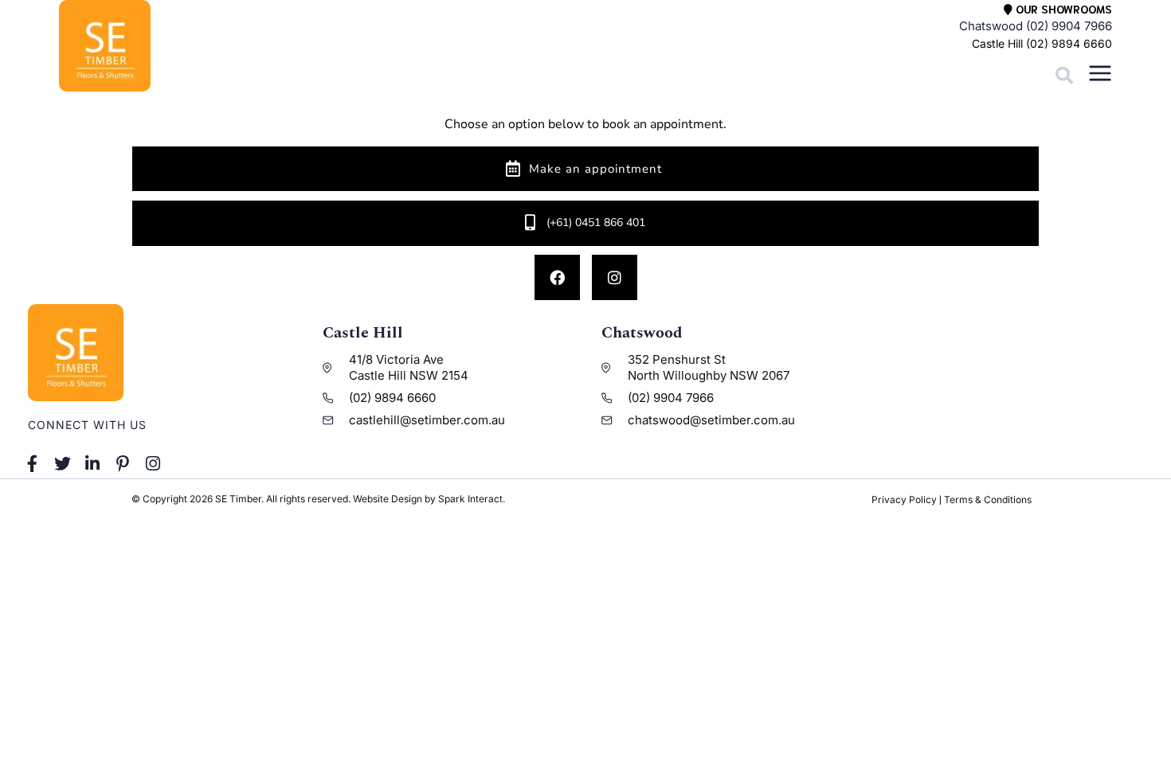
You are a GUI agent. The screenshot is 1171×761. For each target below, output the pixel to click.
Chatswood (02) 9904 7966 (1035, 25)
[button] (1064, 76)
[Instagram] (614, 277)
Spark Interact (470, 499)
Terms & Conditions (988, 499)
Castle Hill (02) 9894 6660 (1042, 43)
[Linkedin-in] (93, 464)
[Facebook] (557, 277)
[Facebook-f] (33, 464)
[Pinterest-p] (123, 464)
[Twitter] (63, 464)
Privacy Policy (904, 499)
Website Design (387, 499)
